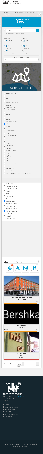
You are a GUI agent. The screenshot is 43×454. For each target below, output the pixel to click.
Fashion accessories (12, 188)
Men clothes (10, 196)
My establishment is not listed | (24, 445)
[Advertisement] (15, 242)
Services (10, 41)
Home (7, 405)
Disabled (17, 271)
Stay (27, 51)
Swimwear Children (12, 203)
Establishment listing (11, 407)
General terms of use (16, 444)
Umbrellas (9, 213)
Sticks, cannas (10, 201)
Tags (5, 180)
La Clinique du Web (18, 396)
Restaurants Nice (10, 409)
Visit (27, 41)
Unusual (8, 216)
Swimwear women (12, 208)
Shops (9, 46)
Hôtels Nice (8, 412)
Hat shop (9, 191)
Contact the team (29, 444)
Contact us (8, 417)
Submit (37, 30)
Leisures (10, 51)
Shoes (8, 198)
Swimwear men (11, 206)
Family (26, 271)
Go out (28, 46)
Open (10, 268)
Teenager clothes (11, 211)
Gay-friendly (34, 271)
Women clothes (11, 218)
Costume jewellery (12, 186)
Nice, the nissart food (11, 414)
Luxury (8, 193)
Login (30, 446)
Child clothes (10, 183)
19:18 (11, 93)
